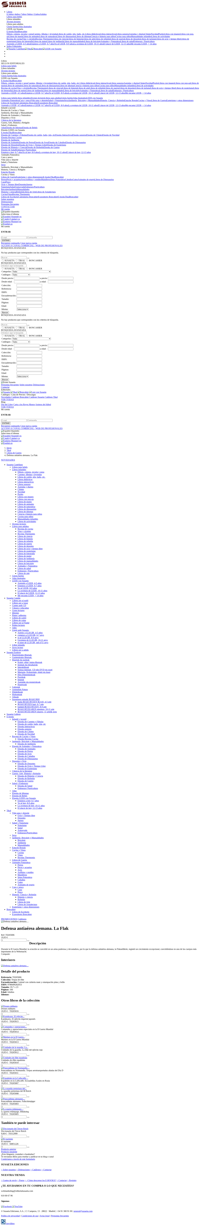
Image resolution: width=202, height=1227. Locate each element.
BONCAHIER (35, 260)
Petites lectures (18, 625)
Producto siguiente (9, 1152)
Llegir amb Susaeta (20, 630)
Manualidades (23, 189)
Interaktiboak (23, 667)
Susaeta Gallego (14, 714)
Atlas (3, 127)
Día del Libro (7, 404)
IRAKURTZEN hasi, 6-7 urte (31, 704)
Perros (4, 179)
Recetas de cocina (14, 39)
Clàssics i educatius (20, 608)
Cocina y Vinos (144, 100)
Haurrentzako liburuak (22, 655)
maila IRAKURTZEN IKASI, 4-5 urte (34, 702)
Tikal (16, 31)
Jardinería (13, 189)
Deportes (22, 184)
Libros (9, 12)
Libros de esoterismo (184, 88)
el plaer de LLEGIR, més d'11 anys (33, 642)
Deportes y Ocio (19, 761)
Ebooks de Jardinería (10, 140)
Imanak (21, 679)
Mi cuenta (5, 209)
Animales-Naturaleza (10, 100)
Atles (14, 628)
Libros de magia (16, 36)
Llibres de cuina (19, 620)
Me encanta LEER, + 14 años (144, 44)
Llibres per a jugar (20, 603)
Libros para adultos (53, 98)
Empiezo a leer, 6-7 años (11, 152)
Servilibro (10, 1223)
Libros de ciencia (60, 39)
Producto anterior (8, 1149)
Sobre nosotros (7, 199)
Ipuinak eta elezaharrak (28, 665)
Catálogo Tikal (51, 397)
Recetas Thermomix (44, 39)
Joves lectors (17, 647)
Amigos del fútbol (43, 404)
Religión (20, 192)
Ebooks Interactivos (63, 135)
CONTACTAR (8, 207)
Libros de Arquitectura (46, 192)
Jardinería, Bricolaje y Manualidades (84, 100)
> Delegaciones (23, 1170)
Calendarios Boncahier (28, 103)
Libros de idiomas (83, 36)
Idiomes (15, 613)
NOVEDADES (8, 460)
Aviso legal (44, 1216)
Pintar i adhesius (19, 615)
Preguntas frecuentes (10, 204)
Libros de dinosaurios (66, 36)
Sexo (66, 100)
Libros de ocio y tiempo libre (168, 39)
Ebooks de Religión (35, 147)
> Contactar (46, 1170)
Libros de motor (40, 41)
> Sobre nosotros (8, 1170)
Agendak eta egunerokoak (29, 682)
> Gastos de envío (9, 1180)
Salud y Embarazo (20, 783)
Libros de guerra (117, 39)
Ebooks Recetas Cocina (11, 137)
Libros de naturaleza (48, 36)
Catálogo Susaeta (37, 397)
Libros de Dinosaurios (104, 179)
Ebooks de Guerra (52, 147)
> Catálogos (35, 1170)
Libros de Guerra (158, 100)
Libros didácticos (92, 34)
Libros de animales (31, 36)
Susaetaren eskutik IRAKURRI (26, 699)
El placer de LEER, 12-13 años (117, 44)
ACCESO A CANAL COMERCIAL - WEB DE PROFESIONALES (32, 245)
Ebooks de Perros (26, 142)
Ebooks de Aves (41, 142)
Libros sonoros (122, 34)
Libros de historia (75, 39)
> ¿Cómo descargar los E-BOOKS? (40, 1180)
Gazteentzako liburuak (22, 657)
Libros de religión (102, 39)
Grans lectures (18, 610)
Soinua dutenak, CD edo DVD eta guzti (35, 670)
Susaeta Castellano (15, 464)
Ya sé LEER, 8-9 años (64, 44)
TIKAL (21, 260)
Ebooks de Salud (8, 150)
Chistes (148, 34)
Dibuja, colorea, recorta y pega (20, 34)
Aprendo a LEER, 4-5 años (19, 44)
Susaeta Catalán (13, 598)
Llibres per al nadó (20, 600)
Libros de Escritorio (9, 103)
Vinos (9, 194)
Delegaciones (7, 202)
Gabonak (16, 687)
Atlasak (15, 697)
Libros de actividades (161, 36)
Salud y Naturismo (56, 100)
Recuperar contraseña (10, 243)
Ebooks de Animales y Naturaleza (26, 746)
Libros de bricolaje (92, 41)
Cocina (4, 194)
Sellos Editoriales (14, 46)
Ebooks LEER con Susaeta (24, 798)
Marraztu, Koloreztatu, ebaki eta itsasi (34, 672)
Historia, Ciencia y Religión (112, 100)
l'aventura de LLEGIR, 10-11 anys (33, 640)
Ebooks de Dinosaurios (76, 142)
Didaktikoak (17, 692)
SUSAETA (9, 260)
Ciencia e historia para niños (103, 36)
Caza (3, 182)
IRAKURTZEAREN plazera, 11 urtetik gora (37, 712)
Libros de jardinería (55, 41)
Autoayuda (20, 187)
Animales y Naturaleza (110, 41)
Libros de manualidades (74, 41)
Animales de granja (86, 179)
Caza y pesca (25, 100)
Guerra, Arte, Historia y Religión (26, 773)
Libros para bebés (14, 17)
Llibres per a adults (20, 650)
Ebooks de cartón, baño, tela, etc (41, 135)
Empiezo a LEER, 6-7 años (42, 44)
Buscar (5, 312)
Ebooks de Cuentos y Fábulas (14, 135)
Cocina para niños (123, 36)
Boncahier (22, 31)
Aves (23, 179)
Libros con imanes (172, 34)
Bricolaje (5, 189)
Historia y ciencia (8, 192)
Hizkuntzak (17, 694)
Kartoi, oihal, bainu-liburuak (30, 662)
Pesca (7, 182)
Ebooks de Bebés (29, 127)
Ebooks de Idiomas (14, 127)
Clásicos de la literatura (11, 120)
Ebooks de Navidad (110, 135)
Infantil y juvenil (19, 719)
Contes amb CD (19, 605)
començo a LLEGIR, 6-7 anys (31, 635)
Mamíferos (46, 179)
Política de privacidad (10, 1216)
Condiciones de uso (29, 1216)
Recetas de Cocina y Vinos (23, 736)
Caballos (69, 179)
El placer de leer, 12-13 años (78, 152)
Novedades (6, 397)
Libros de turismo (148, 39)
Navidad (154, 34)
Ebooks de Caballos (57, 142)
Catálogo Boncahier (20, 397)
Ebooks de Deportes (10, 145)
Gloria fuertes (12, 26)
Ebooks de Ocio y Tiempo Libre (33, 145)
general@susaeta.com (83, 1211)
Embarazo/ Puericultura (26, 150)
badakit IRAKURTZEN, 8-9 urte (32, 707)
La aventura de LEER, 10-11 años (88, 44)
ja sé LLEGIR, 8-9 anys (28, 637)
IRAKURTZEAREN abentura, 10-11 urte (36, 709)
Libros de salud (127, 41)
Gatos (75, 179)
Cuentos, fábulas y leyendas (45, 34)
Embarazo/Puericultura (35, 187)
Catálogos (22, 919)
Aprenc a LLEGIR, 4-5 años (30, 632)
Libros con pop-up (183, 83)
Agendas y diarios (137, 34)
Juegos (29, 184)
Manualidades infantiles (141, 36)
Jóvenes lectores (14, 21)
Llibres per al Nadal (20, 623)
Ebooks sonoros (79, 135)
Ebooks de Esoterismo (56, 145)
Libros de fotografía (24, 41)
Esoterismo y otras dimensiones (179, 100)
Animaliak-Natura (20, 689)
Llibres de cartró (19, 618)
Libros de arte (89, 39)
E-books (10, 31)
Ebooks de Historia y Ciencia (14, 147)
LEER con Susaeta (94, 98)
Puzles (161, 34)
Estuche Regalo (131, 100)
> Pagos (20, 1180)
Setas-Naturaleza (58, 179)
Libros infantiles (23, 98)
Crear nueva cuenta (28, 243)
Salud (12, 187)
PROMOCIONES (9, 919)
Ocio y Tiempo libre (10, 184)
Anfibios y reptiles (33, 179)
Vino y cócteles (28, 39)
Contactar (5, 387)
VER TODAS (7, 399)
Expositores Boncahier (48, 103)
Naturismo (5, 187)
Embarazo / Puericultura (144, 41)
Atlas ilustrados (25, 26)
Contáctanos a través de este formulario (18, 1159)
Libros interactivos (108, 34)
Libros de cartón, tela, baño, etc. (71, 34)
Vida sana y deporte (39, 100)
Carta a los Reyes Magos (24, 404)
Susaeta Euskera (14, 652)
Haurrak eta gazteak (20, 660)
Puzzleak (21, 677)
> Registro (71, 1180)
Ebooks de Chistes (94, 135)
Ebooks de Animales (10, 142)
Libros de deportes (132, 39)
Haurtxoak (22, 684)
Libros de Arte (30, 192)
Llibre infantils (18, 645)
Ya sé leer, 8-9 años (30, 152)
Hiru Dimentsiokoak (26, 674)
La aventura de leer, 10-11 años (52, 152)
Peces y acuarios (14, 179)
